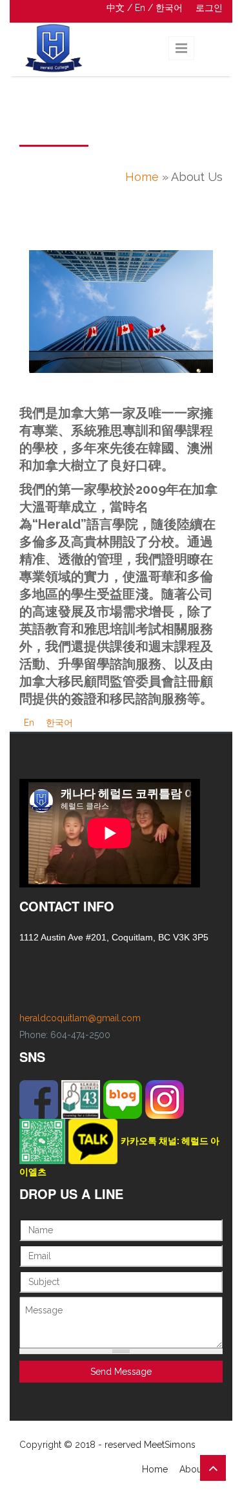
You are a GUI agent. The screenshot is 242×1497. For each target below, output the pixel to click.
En (140, 8)
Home (142, 177)
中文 (115, 8)
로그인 (209, 8)
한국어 (169, 8)
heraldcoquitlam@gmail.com (80, 1018)
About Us (198, 1469)
